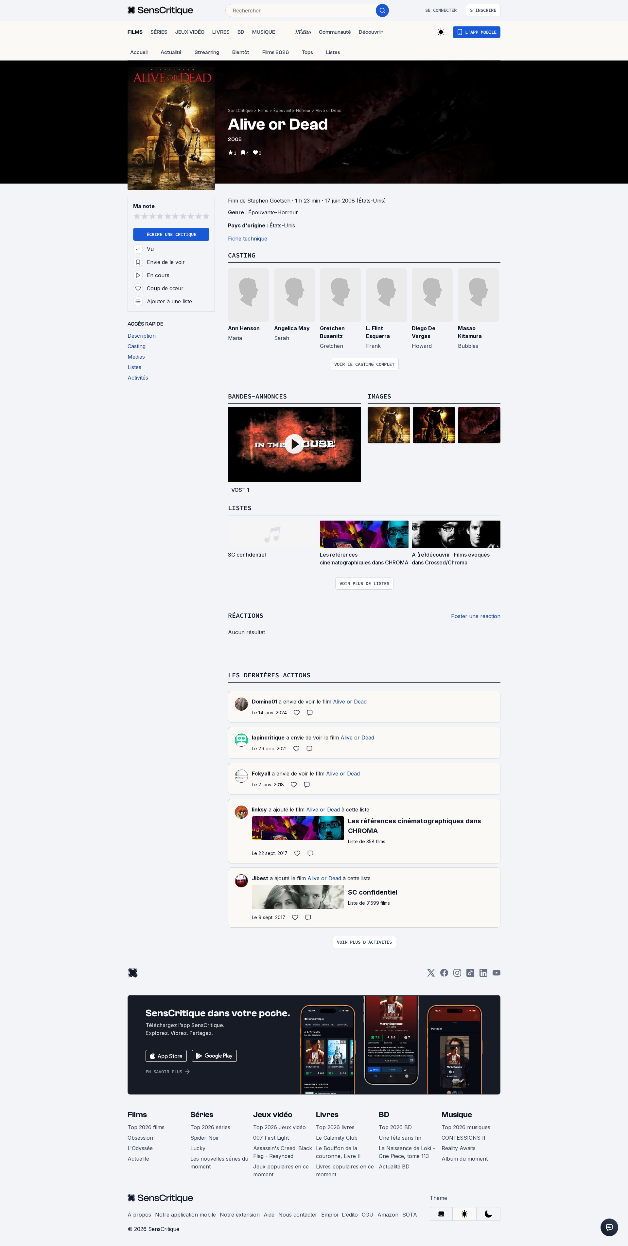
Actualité (138, 1158)
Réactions (245, 615)
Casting (241, 255)
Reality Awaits (459, 1148)
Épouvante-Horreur (291, 110)
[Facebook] (444, 975)
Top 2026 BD (395, 1127)
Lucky (197, 1148)
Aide (269, 1214)
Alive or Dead (328, 110)
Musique (457, 1114)
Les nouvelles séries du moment (219, 1162)
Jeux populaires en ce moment (281, 1170)
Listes (240, 508)
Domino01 (264, 701)
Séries (201, 1114)
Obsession (140, 1137)
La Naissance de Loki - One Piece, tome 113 (407, 1152)
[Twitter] (431, 975)
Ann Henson (244, 328)
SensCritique (240, 110)
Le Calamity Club (337, 1137)
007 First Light (271, 1137)
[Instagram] (457, 975)
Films (263, 110)
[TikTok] (470, 975)
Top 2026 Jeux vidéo (279, 1127)
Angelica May (292, 328)
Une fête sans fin (400, 1137)
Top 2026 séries (210, 1127)
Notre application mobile (185, 1214)
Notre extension (240, 1214)
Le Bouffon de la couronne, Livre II (338, 1152)
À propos (139, 1214)
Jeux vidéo (272, 1114)
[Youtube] (496, 975)
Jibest (260, 878)
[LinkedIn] (483, 975)
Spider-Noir (204, 1137)
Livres (327, 1114)
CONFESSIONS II (463, 1137)
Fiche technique (247, 238)
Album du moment (465, 1158)
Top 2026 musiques (466, 1127)
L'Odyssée (140, 1148)
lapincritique (268, 737)
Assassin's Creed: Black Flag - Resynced (282, 1152)
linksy (259, 809)
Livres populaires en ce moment (345, 1170)
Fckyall (261, 773)
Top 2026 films (146, 1127)
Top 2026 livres (335, 1127)
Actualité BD (394, 1166)
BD (384, 1114)
